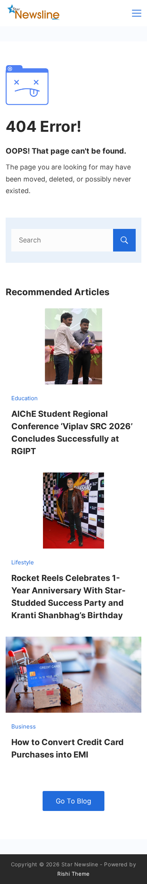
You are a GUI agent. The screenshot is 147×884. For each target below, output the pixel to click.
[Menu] (136, 13)
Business (23, 726)
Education (24, 398)
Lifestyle (22, 562)
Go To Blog (73, 801)
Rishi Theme (73, 873)
